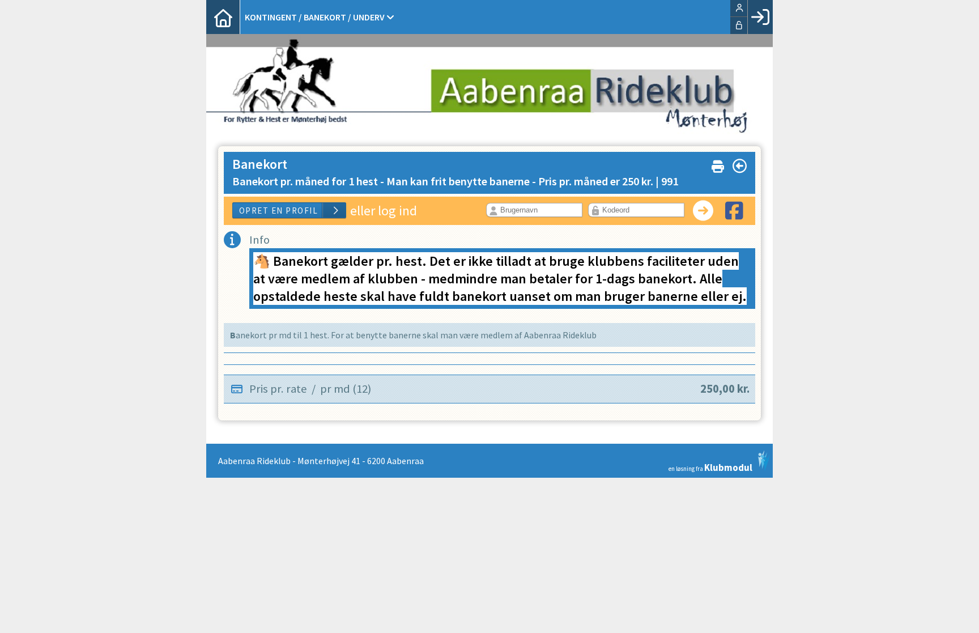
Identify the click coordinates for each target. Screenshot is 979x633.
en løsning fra (710, 466)
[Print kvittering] (718, 164)
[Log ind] (760, 17)
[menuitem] (223, 17)
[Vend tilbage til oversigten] (740, 166)
